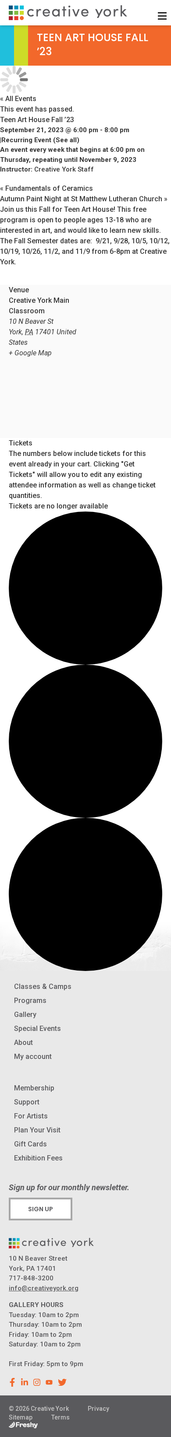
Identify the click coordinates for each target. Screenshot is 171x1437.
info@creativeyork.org (43, 1288)
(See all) (66, 140)
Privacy (98, 1408)
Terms (60, 1417)
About (23, 1042)
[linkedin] (24, 1382)
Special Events (37, 1028)
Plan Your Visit (37, 1130)
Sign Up (40, 1209)
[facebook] (12, 1382)
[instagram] (36, 1382)
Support (26, 1102)
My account (33, 1056)
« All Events (18, 99)
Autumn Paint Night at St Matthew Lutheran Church (83, 199)
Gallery (25, 1014)
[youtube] (49, 1382)
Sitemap (20, 1417)
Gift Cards (30, 1144)
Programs (30, 1000)
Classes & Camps (42, 986)
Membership (34, 1088)
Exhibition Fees (38, 1158)
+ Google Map (30, 353)
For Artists (31, 1116)
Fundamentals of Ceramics (46, 188)
